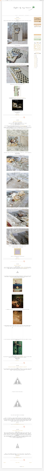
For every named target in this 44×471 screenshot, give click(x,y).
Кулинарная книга (36, 46)
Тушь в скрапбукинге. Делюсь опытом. (17, 430)
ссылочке (19, 454)
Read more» (17, 455)
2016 (35, 55)
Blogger (23, 466)
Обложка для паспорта (21, 424)
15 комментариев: (17, 114)
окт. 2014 (35, 59)
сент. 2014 (35, 60)
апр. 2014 (35, 64)
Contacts (27, 15)
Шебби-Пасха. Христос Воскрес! (17, 121)
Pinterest (12, 277)
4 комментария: (17, 258)
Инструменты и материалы (16, 424)
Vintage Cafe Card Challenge (20, 356)
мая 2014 (35, 63)
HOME (16, 15)
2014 (35, 57)
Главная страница (17, 462)
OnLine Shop (21, 15)
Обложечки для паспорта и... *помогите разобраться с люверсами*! (17, 366)
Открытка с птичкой (17, 18)
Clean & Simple (38, 49)
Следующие (4, 462)
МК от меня (39, 46)
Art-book (35, 49)
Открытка (35, 48)
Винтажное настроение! (17, 265)
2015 (35, 56)
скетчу (24, 84)
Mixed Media (39, 50)
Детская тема (35, 45)
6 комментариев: (17, 360)
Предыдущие (30, 462)
